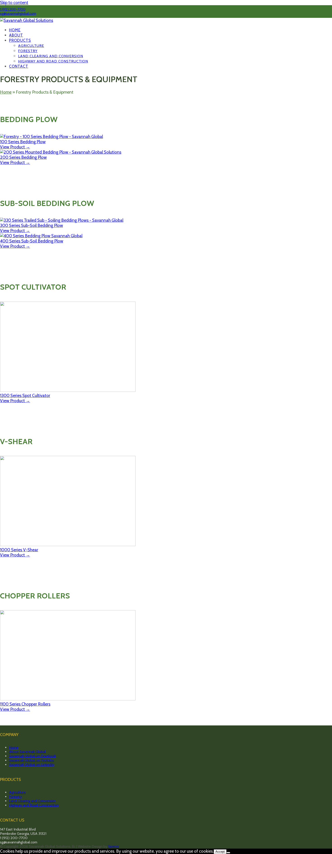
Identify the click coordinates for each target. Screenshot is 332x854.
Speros (113, 846)
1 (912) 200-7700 (13, 9)
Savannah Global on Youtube (31, 760)
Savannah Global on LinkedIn (31, 764)
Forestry (15, 796)
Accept (220, 851)
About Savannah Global (27, 752)
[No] (228, 852)
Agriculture (17, 792)
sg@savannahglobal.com (18, 14)
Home (6, 92)
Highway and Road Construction (34, 805)
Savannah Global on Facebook (32, 756)
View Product (15, 147)
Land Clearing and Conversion (32, 801)
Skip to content (14, 2)
